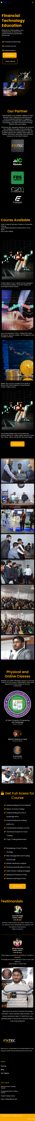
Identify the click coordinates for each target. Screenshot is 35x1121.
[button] (32, 2)
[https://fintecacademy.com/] (6, 2)
